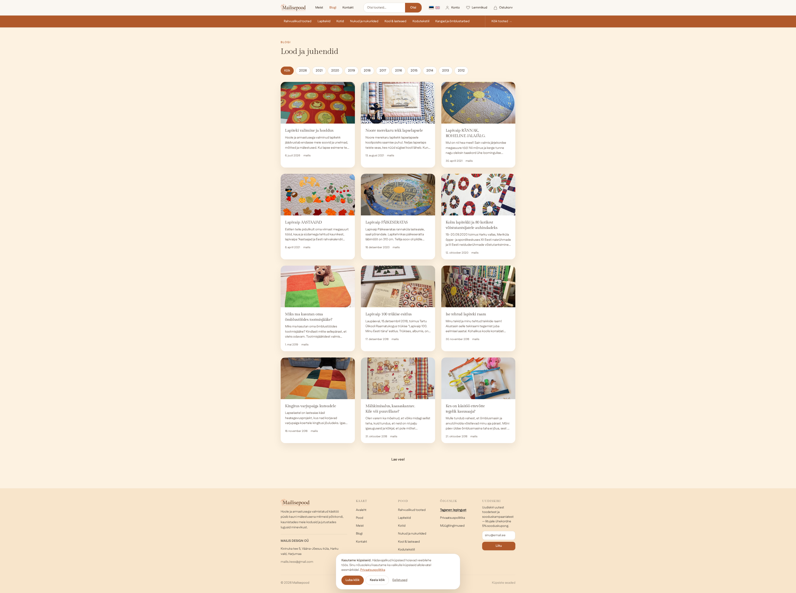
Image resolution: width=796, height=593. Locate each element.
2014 (429, 70)
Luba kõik (352, 580)
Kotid (340, 21)
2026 (303, 70)
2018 (367, 70)
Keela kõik (377, 580)
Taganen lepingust (453, 510)
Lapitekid (324, 21)
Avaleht (361, 510)
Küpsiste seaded (503, 583)
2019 (351, 70)
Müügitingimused (452, 526)
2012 (461, 70)
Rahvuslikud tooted (297, 21)
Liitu (499, 546)
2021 (319, 70)
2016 (398, 70)
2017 (383, 70)
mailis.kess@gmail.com (297, 562)
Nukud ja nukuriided (364, 21)
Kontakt (348, 7)
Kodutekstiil (421, 21)
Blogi (332, 7)
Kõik (287, 70)
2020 (335, 70)
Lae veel (398, 459)
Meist (319, 7)
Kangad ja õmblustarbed (452, 21)
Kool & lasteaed (395, 21)
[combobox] (384, 8)
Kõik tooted (499, 21)
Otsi (413, 7)
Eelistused (399, 580)
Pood (359, 518)
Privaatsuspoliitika (452, 518)
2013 (445, 70)
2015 (414, 70)
